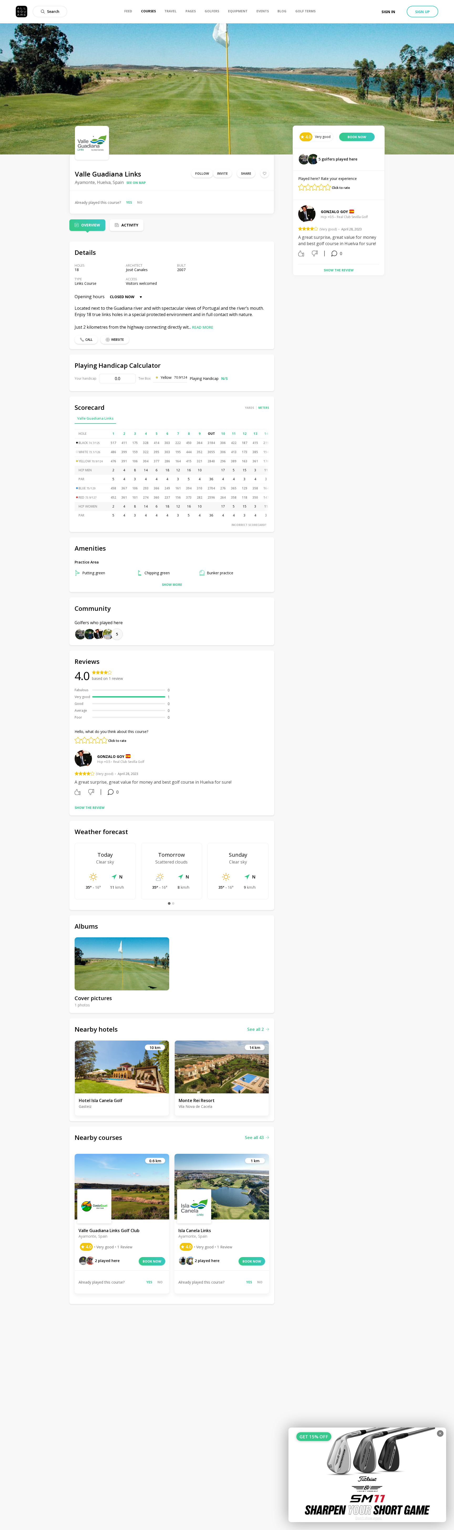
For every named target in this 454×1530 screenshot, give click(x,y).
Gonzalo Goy (110, 756)
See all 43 (254, 1137)
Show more (172, 584)
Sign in (388, 11)
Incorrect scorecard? (248, 525)
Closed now (122, 296)
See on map (136, 182)
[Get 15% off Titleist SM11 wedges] (367, 1475)
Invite (222, 173)
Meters (263, 408)
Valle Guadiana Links (95, 418)
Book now (152, 1261)
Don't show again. (368, 1518)
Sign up (422, 11)
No (139, 202)
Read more (202, 327)
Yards (249, 408)
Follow (202, 173)
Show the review (90, 807)
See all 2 (255, 1029)
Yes (129, 202)
